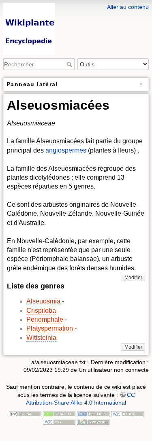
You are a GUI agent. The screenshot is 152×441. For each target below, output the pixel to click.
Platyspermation (49, 328)
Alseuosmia (43, 301)
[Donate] (59, 413)
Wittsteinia (41, 337)
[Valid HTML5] (127, 413)
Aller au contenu (128, 7)
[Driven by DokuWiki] (93, 421)
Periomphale (44, 319)
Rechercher (70, 64)
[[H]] (76, 5)
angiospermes (65, 150)
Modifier (133, 277)
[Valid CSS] (59, 421)
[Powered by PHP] (93, 413)
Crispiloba (41, 310)
